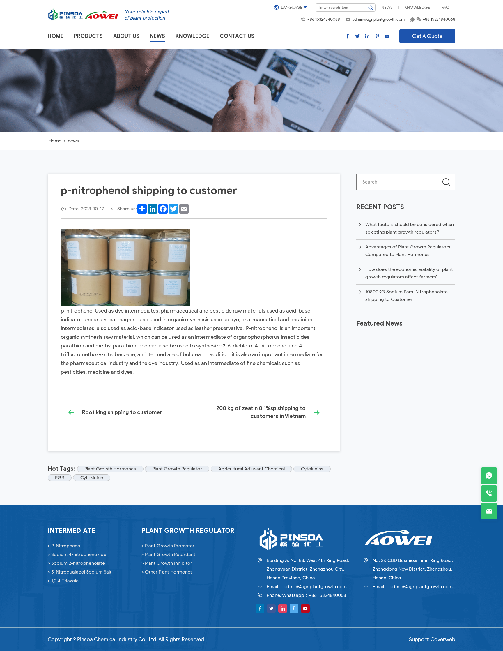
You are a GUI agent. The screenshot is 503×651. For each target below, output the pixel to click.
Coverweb (443, 639)
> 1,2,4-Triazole (63, 581)
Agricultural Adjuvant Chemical (251, 469)
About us (126, 36)
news (73, 141)
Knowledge (417, 7)
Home (55, 36)
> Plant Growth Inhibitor (166, 563)
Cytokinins (312, 469)
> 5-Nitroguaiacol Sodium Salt (79, 572)
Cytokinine (91, 478)
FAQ (445, 7)
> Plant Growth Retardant (168, 555)
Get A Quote (427, 36)
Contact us (237, 36)
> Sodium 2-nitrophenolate (76, 563)
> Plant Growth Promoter (167, 546)
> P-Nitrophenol (64, 546)
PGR (59, 478)
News (387, 7)
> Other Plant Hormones (167, 572)
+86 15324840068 (323, 19)
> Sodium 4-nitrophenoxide (77, 555)
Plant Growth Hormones (110, 469)
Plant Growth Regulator (177, 469)
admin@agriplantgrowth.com (378, 19)
